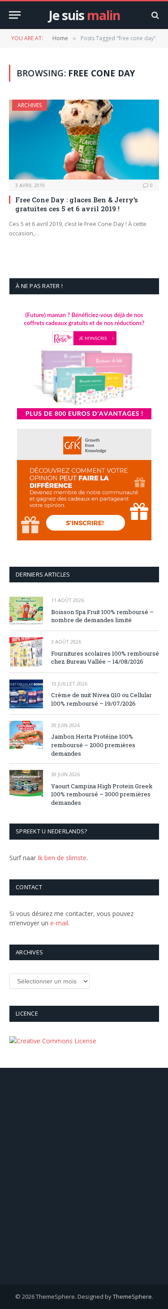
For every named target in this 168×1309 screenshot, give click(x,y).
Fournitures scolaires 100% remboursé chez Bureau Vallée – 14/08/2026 (105, 657)
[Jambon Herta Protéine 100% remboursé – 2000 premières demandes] (26, 735)
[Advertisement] (84, 1176)
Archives (29, 105)
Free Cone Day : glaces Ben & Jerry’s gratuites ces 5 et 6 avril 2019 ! (76, 204)
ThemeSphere (132, 1296)
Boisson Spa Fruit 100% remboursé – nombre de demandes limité (102, 616)
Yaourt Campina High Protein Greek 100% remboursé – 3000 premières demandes (102, 794)
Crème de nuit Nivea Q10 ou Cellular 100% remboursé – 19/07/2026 (101, 699)
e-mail (59, 923)
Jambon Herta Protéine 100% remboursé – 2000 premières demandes (93, 744)
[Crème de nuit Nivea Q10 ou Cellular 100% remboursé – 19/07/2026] (26, 693)
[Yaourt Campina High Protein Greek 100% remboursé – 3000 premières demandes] (26, 784)
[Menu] (15, 15)
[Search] (154, 15)
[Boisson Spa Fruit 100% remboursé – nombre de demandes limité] (26, 610)
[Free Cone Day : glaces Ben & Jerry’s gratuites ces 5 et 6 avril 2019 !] (84, 139)
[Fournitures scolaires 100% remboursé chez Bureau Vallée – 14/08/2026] (26, 651)
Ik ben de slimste (62, 857)
